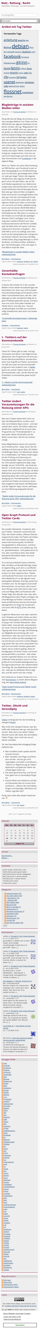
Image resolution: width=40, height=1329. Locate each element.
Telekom (7, 1238)
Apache (6, 1070)
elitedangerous (9, 1131)
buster (6, 1090)
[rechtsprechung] (2, 1205)
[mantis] (2, 1182)
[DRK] (2, 1119)
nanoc (21, 73)
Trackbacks (26, 158)
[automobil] (2, 1075)
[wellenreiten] (2, 1263)
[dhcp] (2, 1110)
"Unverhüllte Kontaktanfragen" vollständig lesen (19, 319)
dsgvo (22, 86)
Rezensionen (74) (13, 918)
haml (6, 1153)
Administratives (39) (14, 893)
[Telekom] (2, 1238)
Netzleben (5, 325)
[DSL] (2, 1124)
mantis (6, 73)
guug (6, 1149)
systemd (7, 1236)
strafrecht (7, 1229)
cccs (5, 1097)
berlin (6, 1083)
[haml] (2, 1153)
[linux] (2, 1178)
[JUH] (2, 1171)
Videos (6, 1254)
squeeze (12, 77)
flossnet (13, 91)
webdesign (19, 82)
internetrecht (9, 1162)
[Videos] (2, 1254)
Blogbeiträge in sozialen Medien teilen (17, 106)
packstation (8, 1196)
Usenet (6, 1247)
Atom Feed (8, 1282)
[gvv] (2, 1151)
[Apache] (2, 1070)
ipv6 (5, 1164)
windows (29, 82)
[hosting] (2, 1158)
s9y (6, 77)
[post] (2, 1202)
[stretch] (2, 1232)
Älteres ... (5, 858)
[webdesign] (2, 1261)
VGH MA (7, 1252)
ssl (17, 77)
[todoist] (2, 1241)
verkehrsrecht (9, 1250)
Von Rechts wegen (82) (15, 923)
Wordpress (8, 1267)
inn (24, 62)
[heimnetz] (2, 1155)
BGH (5, 1086)
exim (33, 52)
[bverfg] (2, 1092)
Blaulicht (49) (11, 905)
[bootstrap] (2, 1088)
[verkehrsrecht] (2, 1250)
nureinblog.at (8, 1026)
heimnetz (7, 1155)
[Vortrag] (2, 1256)
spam (6, 1218)
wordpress (8, 96)
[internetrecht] (2, 1162)
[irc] (2, 1167)
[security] (2, 1216)
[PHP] (2, 1200)
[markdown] (2, 1184)
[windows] (2, 1265)
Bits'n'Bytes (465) (13, 902)
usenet (9, 81)
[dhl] (2, 1113)
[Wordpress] (2, 1267)
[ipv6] (2, 1164)
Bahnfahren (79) (13, 898)
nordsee (7, 1194)
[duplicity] (2, 1126)
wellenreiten (8, 1263)
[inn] (2, 1160)
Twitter (5, 720)
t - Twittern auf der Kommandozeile (14, 338)
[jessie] (2, 1169)
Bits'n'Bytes (5, 259)
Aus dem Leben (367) (14, 896)
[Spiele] (2, 1220)
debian (20, 46)
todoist (6, 1241)
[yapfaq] (2, 1270)
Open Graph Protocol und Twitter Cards (18, 516)
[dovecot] (2, 1117)
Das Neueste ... (7, 856)
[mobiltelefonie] (2, 1187)
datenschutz (14, 86)
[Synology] (2, 1234)
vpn (5, 1259)
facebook (12, 56)
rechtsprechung (10, 1205)
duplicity (26, 51)
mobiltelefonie (9, 1187)
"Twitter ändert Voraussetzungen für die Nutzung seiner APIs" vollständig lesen (19, 497)
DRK (5, 1119)
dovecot (18, 52)
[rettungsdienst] (2, 1207)
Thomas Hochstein (19, 112)
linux (29, 68)
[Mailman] (2, 1180)
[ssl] (2, 1227)
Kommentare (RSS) (11, 1285)
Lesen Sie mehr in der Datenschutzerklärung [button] (12, 1318)
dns (5, 52)
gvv (5, 1151)
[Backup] (2, 1079)
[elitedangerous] (2, 1131)
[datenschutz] (2, 1104)
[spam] (2, 1218)
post (5, 1202)
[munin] (2, 1189)
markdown (27, 92)
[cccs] (2, 1097)
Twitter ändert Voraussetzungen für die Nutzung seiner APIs (18, 404)
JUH (5, 1171)
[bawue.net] (2, 1081)
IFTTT (19, 607)
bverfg (6, 1092)
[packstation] (2, 1196)
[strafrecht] (2, 1229)
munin (14, 72)
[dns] (2, 1115)
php (30, 73)
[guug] (2, 1149)
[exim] (2, 1133)
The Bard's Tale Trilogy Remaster (23, 936)
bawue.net (8, 1081)
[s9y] (2, 1211)
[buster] (2, 1090)
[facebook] (2, 1135)
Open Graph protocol (18, 682)
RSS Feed (7, 1280)
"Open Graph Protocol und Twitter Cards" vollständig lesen (19, 688)
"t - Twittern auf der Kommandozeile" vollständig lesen (17, 383)
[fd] (2, 1137)
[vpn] (2, 1259)
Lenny (6, 1173)
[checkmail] (2, 1099)
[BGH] (2, 1086)
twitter (23, 77)
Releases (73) (11, 916)
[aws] (2, 1077)
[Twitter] (2, 1243)
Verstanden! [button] (20, 1325)
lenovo (6, 1175)
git (18, 62)
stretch (6, 1232)
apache (21, 40)
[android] (2, 1065)
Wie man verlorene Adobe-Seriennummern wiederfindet (18, 1039)
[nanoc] (2, 1191)
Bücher (6, 1095)
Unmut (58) (11, 920)
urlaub (6, 1245)
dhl (5, 1113)
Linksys (23, 68)
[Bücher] (2, 1095)
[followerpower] (2, 1142)
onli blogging (8, 981)
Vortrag (6, 1256)
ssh (5, 1225)
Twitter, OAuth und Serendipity (14, 707)
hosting (6, 1158)
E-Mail (6, 1128)
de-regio (7, 1106)
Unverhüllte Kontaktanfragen (13, 272)
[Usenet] (2, 1247)
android (7, 1065)
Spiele (6, 1220)
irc (29, 63)
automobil (7, 1075)
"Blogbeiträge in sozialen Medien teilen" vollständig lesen (18, 253)
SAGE (6, 1214)
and (5, 1063)
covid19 (7, 1101)
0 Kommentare (16, 259)
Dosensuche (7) (12, 909)
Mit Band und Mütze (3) (15, 911)
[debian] (2, 1108)
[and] (2, 1063)
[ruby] (2, 1209)
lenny (15, 67)
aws (27, 40)
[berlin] (2, 1083)
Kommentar (11, 679)
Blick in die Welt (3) (14, 907)
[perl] (2, 1198)
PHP (5, 1200)
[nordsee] (2, 1194)
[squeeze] (2, 1223)
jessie (7, 68)
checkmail (7, 1099)
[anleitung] (2, 1068)
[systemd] (2, 1236)
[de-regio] (2, 1106)
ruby (6, 86)
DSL (5, 1124)
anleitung (10, 40)
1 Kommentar (15, 389)
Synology (7, 1234)
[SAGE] (2, 1214)
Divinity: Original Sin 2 (23, 981)
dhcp (31, 47)
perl (26, 72)
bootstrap (7, 1088)
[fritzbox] (2, 1144)
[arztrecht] (2, 1072)
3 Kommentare (15, 325)
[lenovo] (2, 1175)
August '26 (20, 843)
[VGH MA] (2, 1252)
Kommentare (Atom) (11, 1287)
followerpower (10, 63)
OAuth (13, 722)
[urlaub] (2, 1245)
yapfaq (6, 1270)
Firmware (25, 57)
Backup (7, 47)
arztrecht (7, 1072)
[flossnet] (2, 1140)
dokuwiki (11, 52)
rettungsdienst (9, 1207)
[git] (2, 1146)
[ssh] (2, 1225)
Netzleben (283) (12, 914)
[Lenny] (2, 1173)
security (7, 1216)
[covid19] (2, 1101)
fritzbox (7, 1144)
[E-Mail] (2, 1128)
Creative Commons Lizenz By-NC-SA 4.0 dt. (21, 1306)
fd (4, 1137)
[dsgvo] (2, 1122)
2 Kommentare (16, 503)
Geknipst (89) (12, 900)
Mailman (7, 1180)
